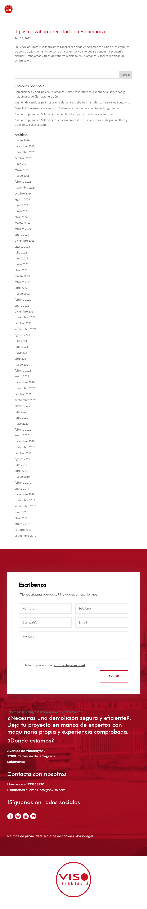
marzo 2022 (22, 293)
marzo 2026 (22, 140)
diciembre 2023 (25, 240)
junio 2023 (21, 258)
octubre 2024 (23, 193)
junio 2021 (21, 347)
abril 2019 (21, 471)
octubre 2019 (23, 453)
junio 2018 (21, 512)
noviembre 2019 (25, 447)
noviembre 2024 (25, 187)
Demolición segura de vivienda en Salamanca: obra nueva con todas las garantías (67, 108)
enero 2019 (22, 488)
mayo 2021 (22, 352)
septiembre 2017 (25, 535)
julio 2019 (21, 465)
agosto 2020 (22, 406)
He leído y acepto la (54, 665)
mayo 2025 (22, 170)
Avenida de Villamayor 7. (26, 751)
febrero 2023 (23, 282)
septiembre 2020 (25, 400)
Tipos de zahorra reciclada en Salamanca (60, 31)
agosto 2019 (22, 459)
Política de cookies (59, 836)
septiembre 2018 (25, 506)
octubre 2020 (23, 394)
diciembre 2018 (25, 494)
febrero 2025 (23, 181)
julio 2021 (21, 341)
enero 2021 (22, 376)
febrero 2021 (23, 370)
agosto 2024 (22, 199)
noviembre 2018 (25, 500)
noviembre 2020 (25, 388)
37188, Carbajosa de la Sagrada (31, 756)
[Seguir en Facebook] (10, 816)
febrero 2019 (23, 482)
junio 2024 (21, 205)
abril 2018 (21, 518)
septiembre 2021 (25, 329)
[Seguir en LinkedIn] (26, 816)
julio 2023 (21, 252)
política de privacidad (69, 665)
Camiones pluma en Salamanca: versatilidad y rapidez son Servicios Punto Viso (65, 114)
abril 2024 (21, 217)
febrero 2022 (23, 299)
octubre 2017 (23, 530)
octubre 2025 (23, 158)
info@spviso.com (52, 790)
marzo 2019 (22, 476)
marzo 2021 (22, 364)
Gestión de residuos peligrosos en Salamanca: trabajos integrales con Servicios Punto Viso (72, 102)
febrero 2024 (23, 229)
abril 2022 (21, 288)
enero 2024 (22, 234)
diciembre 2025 (25, 146)
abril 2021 (21, 358)
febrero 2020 (23, 429)
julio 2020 (21, 411)
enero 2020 (22, 435)
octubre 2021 (23, 323)
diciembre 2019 (25, 441)
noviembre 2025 (25, 152)
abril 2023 (21, 270)
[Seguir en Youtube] (33, 816)
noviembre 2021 (25, 317)
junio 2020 (21, 417)
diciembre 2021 (25, 311)
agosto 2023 (22, 246)
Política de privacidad (24, 836)
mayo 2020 (22, 423)
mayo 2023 (22, 264)
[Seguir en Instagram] (18, 816)
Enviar (114, 676)
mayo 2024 (22, 211)
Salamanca (16, 762)
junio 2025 (21, 164)
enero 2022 (22, 305)
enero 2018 (22, 524)
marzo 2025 (22, 175)
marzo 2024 (22, 223)
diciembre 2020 (25, 382)
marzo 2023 (22, 276)
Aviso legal (84, 836)
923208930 (35, 784)
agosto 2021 (22, 335)
